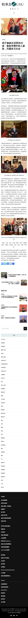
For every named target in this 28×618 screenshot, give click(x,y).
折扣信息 (3, 402)
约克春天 (3, 532)
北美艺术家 (3, 371)
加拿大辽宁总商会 (5, 558)
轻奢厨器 (3, 473)
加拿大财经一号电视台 (6, 506)
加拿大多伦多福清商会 (6, 544)
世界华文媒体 (4, 503)
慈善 (2, 395)
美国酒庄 (3, 452)
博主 (2, 381)
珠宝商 (2, 441)
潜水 (2, 434)
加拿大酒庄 (3, 357)
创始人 (2, 353)
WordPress (15, 612)
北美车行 (3, 378)
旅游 (2, 420)
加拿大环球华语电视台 (6, 518)
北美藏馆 (3, 374)
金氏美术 (3, 563)
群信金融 (3, 596)
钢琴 (2, 480)
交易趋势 (3, 342)
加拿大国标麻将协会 (5, 575)
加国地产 (3, 509)
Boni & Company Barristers (8, 569)
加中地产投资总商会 (5, 526)
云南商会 (3, 566)
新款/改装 (3, 413)
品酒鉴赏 (3, 388)
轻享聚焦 (3, 39)
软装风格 (3, 466)
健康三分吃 (3, 350)
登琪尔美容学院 (4, 587)
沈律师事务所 (4, 584)
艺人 (2, 459)
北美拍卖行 (3, 367)
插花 (2, 406)
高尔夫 (2, 487)
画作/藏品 (3, 445)
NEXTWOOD (4, 590)
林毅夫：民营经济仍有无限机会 (8, 318)
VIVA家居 (3, 572)
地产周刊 (3, 512)
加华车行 (3, 599)
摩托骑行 (3, 409)
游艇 (2, 427)
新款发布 (3, 416)
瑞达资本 (3, 593)
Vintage (3, 339)
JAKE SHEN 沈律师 (5, 550)
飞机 (2, 483)
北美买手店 (3, 360)
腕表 (2, 455)
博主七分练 (3, 385)
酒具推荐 (3, 476)
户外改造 (3, 399)
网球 (2, 448)
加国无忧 (3, 529)
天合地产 (3, 560)
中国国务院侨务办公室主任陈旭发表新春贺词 (9, 307)
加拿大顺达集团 (4, 535)
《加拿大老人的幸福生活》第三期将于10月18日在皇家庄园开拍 (9, 296)
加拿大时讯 (3, 521)
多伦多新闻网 (4, 500)
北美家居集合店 (4, 364)
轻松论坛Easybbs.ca (6, 541)
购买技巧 (3, 462)
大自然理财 (3, 538)
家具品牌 (3, 392)
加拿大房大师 (4, 515)
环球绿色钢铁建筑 (5, 547)
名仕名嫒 (3, 602)
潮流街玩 (3, 438)
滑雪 (2, 430)
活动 (2, 423)
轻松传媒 (3, 555)
